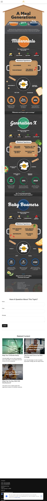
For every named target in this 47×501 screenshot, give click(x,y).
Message (4, 315)
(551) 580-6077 (7, 484)
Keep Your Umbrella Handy (10, 355)
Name (3, 301)
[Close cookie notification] (41, 496)
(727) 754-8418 (7, 482)
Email (3, 308)
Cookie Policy (17, 497)
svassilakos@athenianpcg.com (7, 492)
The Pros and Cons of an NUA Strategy (33, 356)
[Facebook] (2, 494)
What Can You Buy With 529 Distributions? (11, 382)
